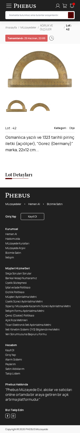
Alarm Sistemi (13, 359)
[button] (71, 69)
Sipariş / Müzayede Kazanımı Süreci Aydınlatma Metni (38, 306)
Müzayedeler (28, 27)
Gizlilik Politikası (14, 292)
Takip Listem (12, 373)
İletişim (9, 257)
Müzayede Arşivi (15, 248)
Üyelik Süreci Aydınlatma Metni (24, 301)
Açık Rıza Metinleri (16, 320)
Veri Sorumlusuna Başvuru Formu (26, 334)
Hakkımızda (12, 239)
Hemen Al (34, 204)
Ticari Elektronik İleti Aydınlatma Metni (28, 325)
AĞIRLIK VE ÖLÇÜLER (46, 27)
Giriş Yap (10, 216)
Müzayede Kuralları (17, 243)
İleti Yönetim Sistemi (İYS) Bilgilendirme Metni (32, 329)
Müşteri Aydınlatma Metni (21, 297)
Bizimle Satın (55, 204)
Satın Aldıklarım (14, 369)
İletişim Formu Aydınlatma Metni (24, 311)
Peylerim (10, 364)
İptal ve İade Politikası (17, 287)
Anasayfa (11, 27)
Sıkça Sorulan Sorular (18, 273)
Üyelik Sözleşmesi (16, 283)
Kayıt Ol (32, 216)
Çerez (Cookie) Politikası (19, 315)
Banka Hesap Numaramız (21, 278)
